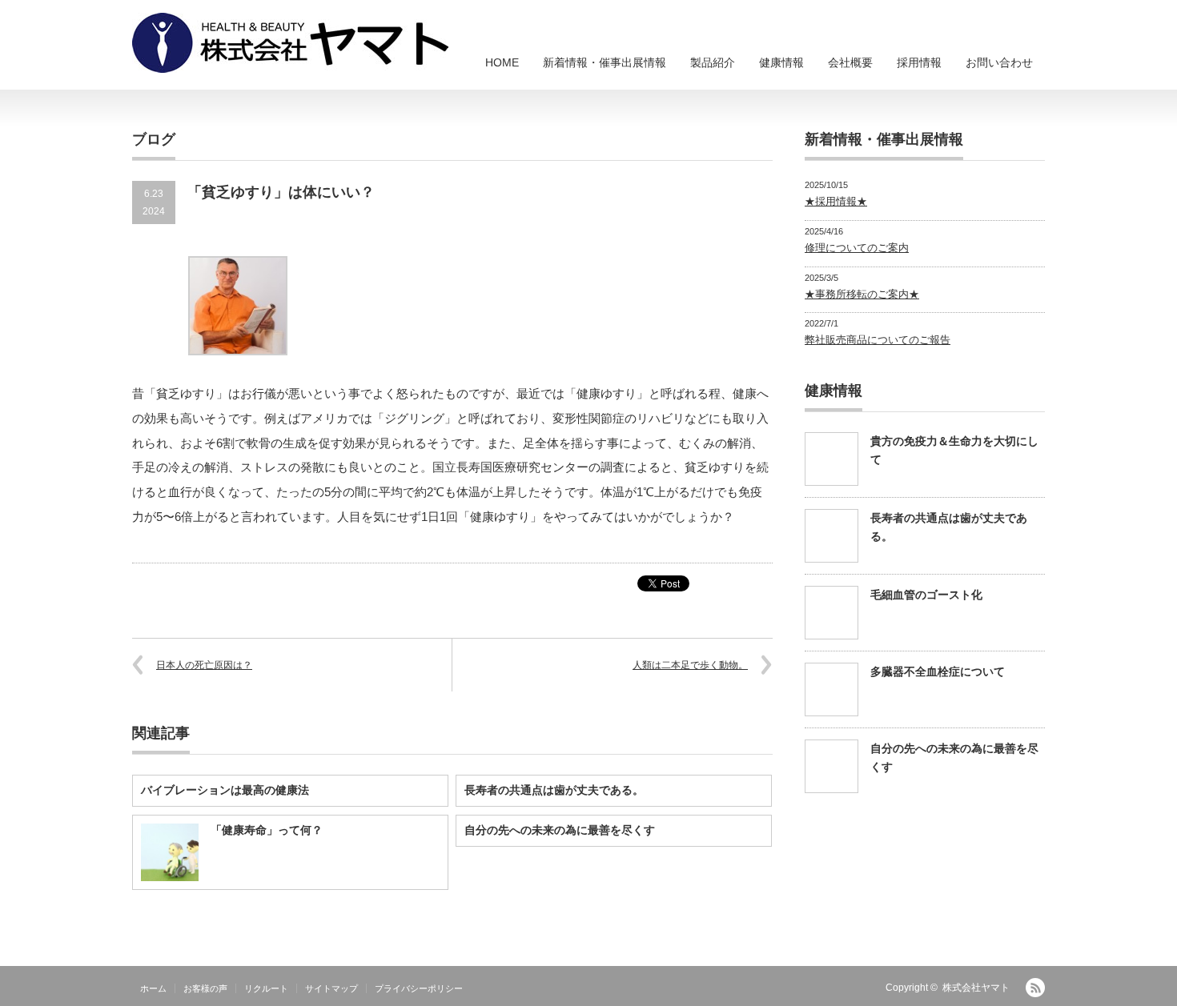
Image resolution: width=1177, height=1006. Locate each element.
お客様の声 (205, 988)
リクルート (266, 988)
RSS (1035, 987)
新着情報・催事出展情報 (604, 62)
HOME (502, 62)
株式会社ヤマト (976, 987)
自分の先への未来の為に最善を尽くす (559, 830)
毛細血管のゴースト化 (926, 594)
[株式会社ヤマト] (290, 43)
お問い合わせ (999, 62)
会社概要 (850, 62)
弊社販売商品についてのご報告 (877, 340)
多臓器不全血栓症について (937, 671)
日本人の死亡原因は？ (204, 665)
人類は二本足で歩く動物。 (690, 665)
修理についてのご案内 (857, 248)
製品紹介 (712, 62)
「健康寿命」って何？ (267, 830)
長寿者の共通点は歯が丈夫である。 (554, 790)
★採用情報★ (836, 201)
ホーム (153, 988)
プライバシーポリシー (419, 988)
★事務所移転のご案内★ (862, 294)
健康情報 (781, 62)
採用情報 (919, 62)
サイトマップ (331, 988)
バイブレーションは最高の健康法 (225, 790)
